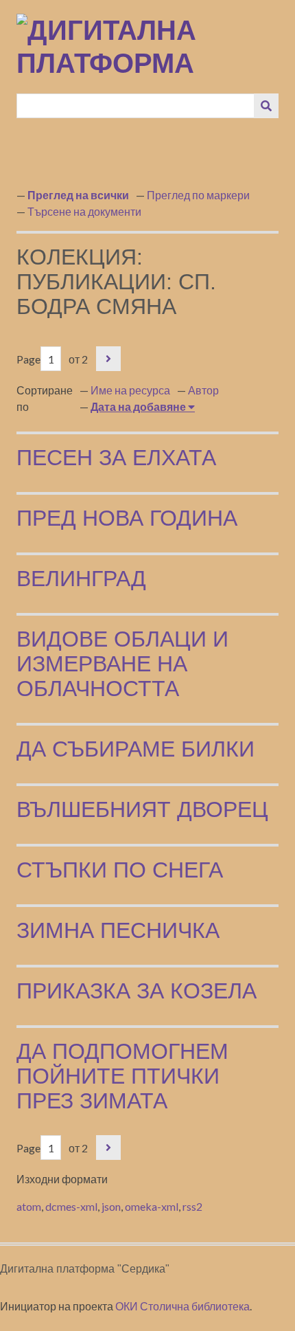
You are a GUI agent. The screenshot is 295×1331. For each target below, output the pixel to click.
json (111, 1206)
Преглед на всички (78, 194)
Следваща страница (108, 358)
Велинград (81, 578)
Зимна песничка (118, 930)
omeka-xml (151, 1206)
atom (28, 1206)
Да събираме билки (135, 749)
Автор (203, 389)
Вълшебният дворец (142, 809)
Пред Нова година (126, 518)
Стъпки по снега (119, 870)
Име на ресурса (130, 389)
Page (28, 359)
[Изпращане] (266, 105)
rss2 (192, 1206)
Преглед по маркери (198, 194)
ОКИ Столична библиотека (182, 1305)
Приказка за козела (136, 990)
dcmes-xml (71, 1206)
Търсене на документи (84, 211)
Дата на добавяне (139, 406)
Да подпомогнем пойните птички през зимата (122, 1076)
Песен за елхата (116, 457)
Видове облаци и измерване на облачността (122, 664)
